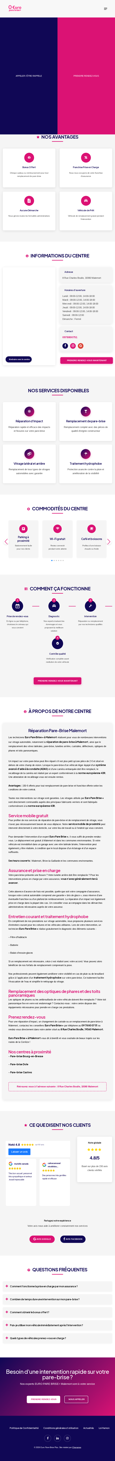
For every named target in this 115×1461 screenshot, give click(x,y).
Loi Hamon (104, 1427)
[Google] (80, 346)
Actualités (88, 1427)
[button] (105, 8)
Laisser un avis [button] (19, 1151)
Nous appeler (76, 1399)
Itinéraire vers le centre (19, 359)
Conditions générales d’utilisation (60, 1427)
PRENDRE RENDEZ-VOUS (86, 76)
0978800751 (69, 337)
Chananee (76, 1447)
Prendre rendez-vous (43, 1399)
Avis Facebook (73, 1239)
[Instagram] (73, 346)
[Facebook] (65, 346)
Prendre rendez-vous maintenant (86, 360)
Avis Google (43, 1239)
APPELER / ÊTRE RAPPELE (29, 76)
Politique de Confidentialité (24, 1427)
